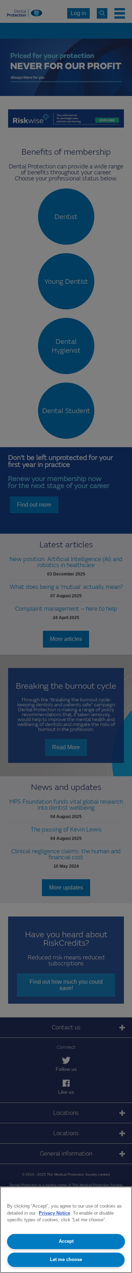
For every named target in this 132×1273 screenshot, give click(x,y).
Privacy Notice (54, 1213)
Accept (66, 1241)
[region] (66, 1230)
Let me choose (66, 1259)
